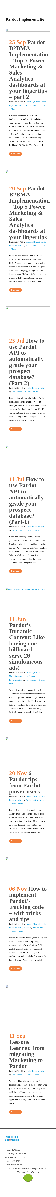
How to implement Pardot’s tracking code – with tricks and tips (28, 903)
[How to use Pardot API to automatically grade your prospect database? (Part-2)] (28, 320)
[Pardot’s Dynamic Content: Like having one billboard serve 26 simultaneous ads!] (28, 600)
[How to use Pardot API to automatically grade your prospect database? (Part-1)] (28, 459)
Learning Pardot (33, 102)
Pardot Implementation (35, 388)
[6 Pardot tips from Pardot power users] (28, 752)
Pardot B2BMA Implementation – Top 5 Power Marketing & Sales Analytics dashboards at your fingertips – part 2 (29, 69)
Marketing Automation (18, 676)
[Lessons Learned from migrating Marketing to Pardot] (28, 1007)
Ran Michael (31, 105)
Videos (26, 928)
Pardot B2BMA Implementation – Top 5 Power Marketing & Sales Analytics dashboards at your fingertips (29, 212)
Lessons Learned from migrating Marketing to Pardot (27, 1054)
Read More (15, 154)
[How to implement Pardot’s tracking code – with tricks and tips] (28, 869)
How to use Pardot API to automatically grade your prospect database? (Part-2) (26, 361)
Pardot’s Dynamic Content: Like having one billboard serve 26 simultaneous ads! (27, 646)
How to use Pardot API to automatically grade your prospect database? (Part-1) (26, 500)
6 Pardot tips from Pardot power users (24, 782)
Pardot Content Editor (35, 800)
